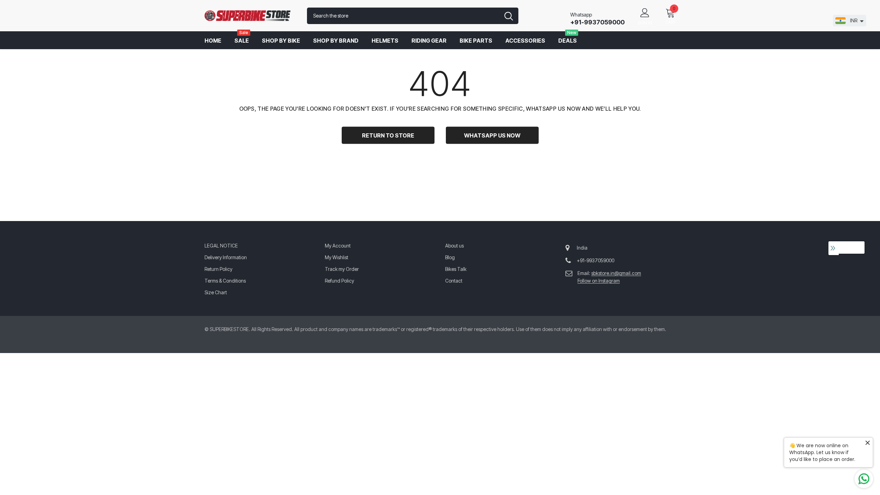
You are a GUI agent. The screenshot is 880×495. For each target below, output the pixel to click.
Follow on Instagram (599, 281)
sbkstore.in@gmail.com (616, 273)
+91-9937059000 (597, 22)
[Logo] (251, 15)
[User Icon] (645, 12)
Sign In (645, 22)
